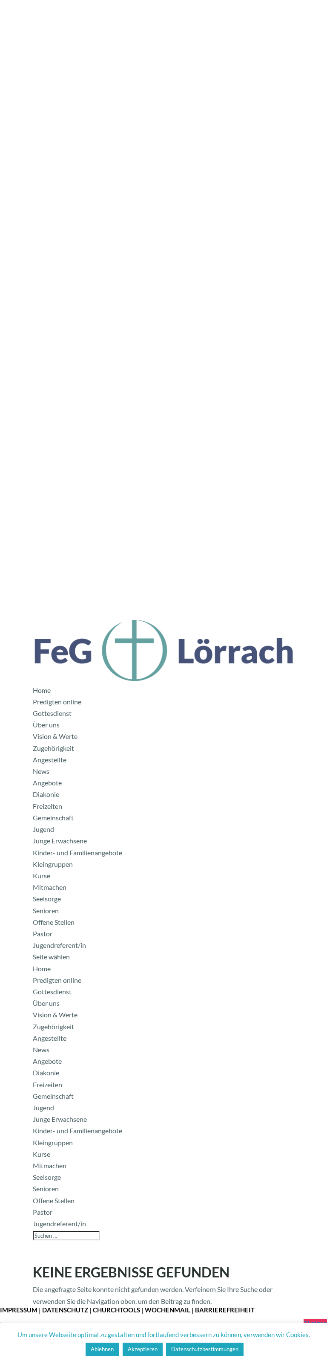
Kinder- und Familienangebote (77, 852)
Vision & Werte (55, 736)
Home (42, 690)
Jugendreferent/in (59, 945)
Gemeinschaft (53, 818)
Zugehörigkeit (53, 748)
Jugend (43, 829)
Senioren (46, 910)
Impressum (18, 1310)
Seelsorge (47, 899)
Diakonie (46, 794)
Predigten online (57, 702)
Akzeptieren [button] (143, 1349)
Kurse (41, 876)
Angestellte (49, 760)
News (41, 771)
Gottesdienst (52, 713)
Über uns (46, 725)
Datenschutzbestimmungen (204, 1349)
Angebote (47, 783)
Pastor (42, 934)
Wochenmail (167, 1310)
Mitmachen (49, 887)
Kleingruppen (53, 864)
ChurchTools (116, 1310)
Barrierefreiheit (225, 1310)
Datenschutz (65, 1310)
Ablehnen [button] (102, 1349)
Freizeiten (47, 806)
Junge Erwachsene (60, 841)
